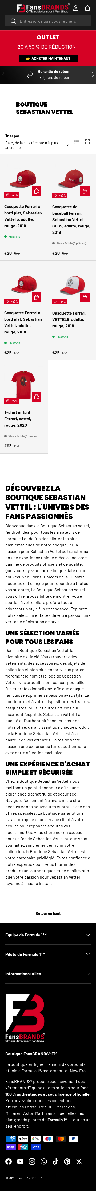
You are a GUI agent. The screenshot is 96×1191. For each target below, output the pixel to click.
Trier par (12, 136)
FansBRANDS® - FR (29, 1178)
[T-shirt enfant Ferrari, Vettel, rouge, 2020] (23, 384)
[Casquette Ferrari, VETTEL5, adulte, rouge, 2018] (72, 284)
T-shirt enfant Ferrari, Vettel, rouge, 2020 (17, 418)
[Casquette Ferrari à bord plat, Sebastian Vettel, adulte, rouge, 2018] (23, 284)
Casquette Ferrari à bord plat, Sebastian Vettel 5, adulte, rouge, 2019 (23, 216)
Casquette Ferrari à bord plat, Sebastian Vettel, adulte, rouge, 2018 (23, 322)
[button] (87, 8)
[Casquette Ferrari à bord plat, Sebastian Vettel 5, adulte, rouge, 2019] (23, 178)
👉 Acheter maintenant (48, 58)
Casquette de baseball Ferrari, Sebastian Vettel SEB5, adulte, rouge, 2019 (71, 219)
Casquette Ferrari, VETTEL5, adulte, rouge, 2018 (69, 319)
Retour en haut (48, 913)
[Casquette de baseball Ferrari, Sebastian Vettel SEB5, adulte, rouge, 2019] (72, 178)
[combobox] (48, 20)
